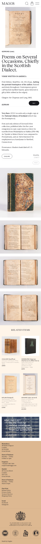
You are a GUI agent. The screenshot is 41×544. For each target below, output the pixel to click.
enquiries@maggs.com (9, 465)
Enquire (7, 156)
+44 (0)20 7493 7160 (8, 464)
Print (36, 162)
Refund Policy (6, 490)
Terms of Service (7, 494)
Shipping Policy (7, 496)
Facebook (5, 503)
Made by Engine (7, 541)
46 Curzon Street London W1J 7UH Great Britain (7, 473)
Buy (34, 103)
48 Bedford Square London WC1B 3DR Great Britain (8, 448)
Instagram (5, 504)
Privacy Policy (6, 492)
